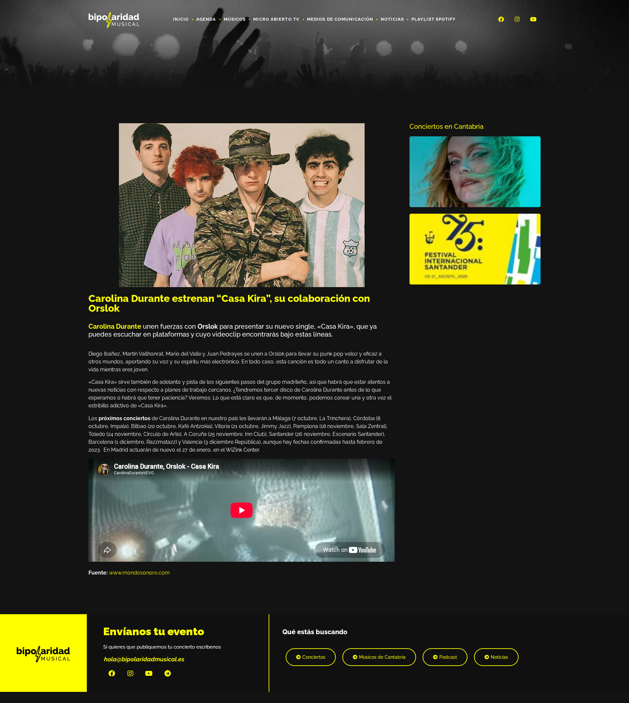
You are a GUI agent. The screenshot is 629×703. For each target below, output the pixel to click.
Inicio (181, 19)
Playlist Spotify (433, 19)
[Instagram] (517, 19)
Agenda (206, 19)
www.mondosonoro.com (139, 573)
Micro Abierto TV (276, 19)
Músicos (235, 19)
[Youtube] (533, 19)
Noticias (392, 19)
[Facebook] (501, 19)
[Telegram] (167, 673)
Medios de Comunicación (340, 19)
